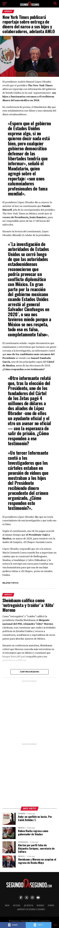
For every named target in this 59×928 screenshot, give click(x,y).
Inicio (7, 905)
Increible (40, 905)
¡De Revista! (28, 905)
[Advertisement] (29, 712)
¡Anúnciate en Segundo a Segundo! (31, 909)
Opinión (51, 905)
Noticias (16, 905)
